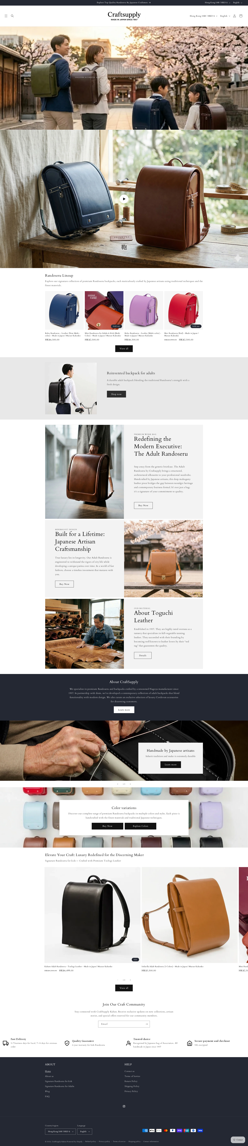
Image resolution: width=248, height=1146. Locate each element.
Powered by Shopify (75, 1142)
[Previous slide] (118, 784)
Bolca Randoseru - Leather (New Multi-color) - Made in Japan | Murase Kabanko (63, 334)
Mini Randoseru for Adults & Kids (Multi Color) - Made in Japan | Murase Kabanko (103, 334)
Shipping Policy (132, 1086)
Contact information (151, 1141)
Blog (47, 1091)
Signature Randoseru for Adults (59, 1086)
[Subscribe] (146, 1024)
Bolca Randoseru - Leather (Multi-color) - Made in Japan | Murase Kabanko (143, 334)
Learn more (124, 709)
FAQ (47, 1096)
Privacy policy (104, 1141)
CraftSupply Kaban (59, 1142)
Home (48, 1071)
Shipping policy (134, 1141)
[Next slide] (130, 784)
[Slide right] (130, 980)
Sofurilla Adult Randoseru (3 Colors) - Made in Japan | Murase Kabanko (172, 966)
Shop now (116, 394)
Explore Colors (140, 826)
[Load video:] (124, 199)
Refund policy (90, 1141)
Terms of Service (132, 1076)
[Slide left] (118, 980)
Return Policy (131, 1081)
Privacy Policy (131, 1091)
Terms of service (119, 1141)
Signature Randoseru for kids (58, 1081)
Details (142, 655)
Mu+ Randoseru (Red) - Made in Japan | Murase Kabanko (181, 334)
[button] (6, 16)
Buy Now (143, 505)
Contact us (130, 1071)
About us (49, 1076)
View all (124, 348)
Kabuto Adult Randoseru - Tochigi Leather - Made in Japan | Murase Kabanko (78, 966)
